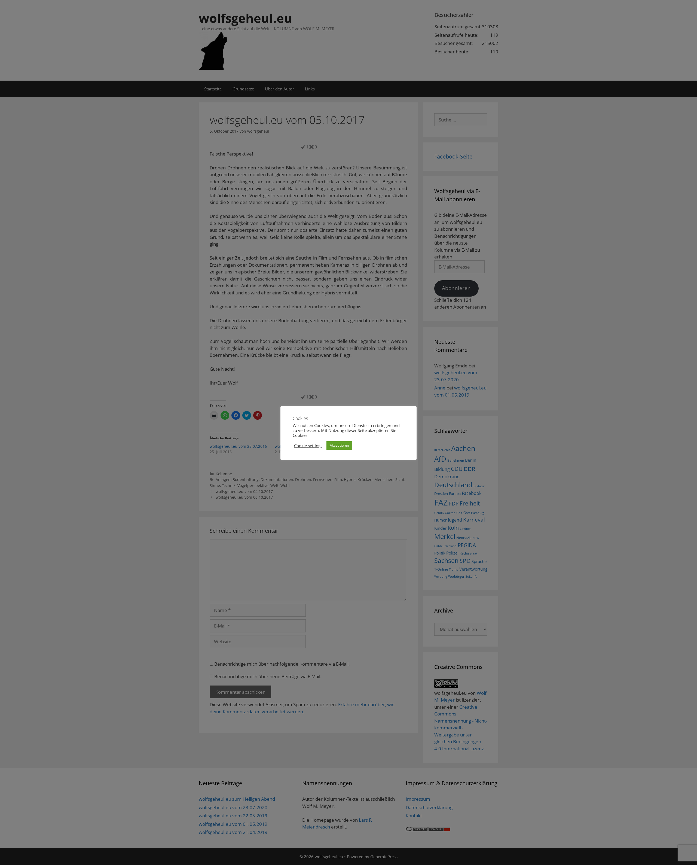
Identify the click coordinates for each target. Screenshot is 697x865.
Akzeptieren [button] (339, 445)
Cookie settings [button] (308, 445)
